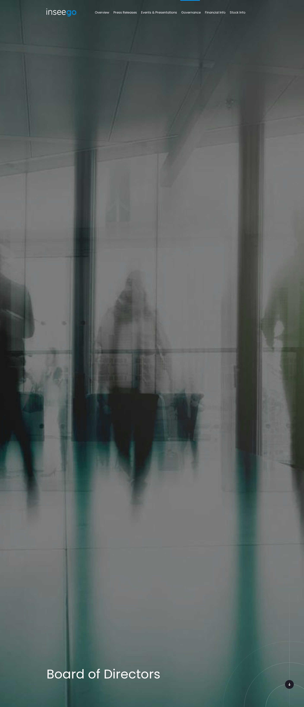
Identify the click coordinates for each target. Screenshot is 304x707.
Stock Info (237, 12)
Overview (102, 12)
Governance (191, 12)
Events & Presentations (159, 12)
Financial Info (215, 12)
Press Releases (125, 12)
